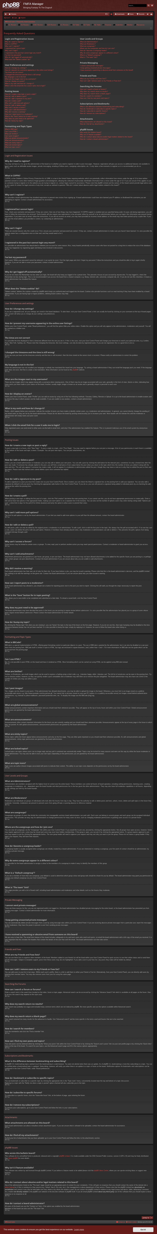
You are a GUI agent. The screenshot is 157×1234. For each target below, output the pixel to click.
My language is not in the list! (15, 77)
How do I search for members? (91, 96)
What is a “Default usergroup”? (91, 55)
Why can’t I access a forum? (15, 107)
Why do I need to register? (14, 42)
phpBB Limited (64, 1156)
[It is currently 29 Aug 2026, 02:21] (151, 28)
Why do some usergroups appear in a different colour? (99, 53)
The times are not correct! (14, 72)
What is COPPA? (11, 44)
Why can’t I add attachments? (15, 110)
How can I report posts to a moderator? (19, 114)
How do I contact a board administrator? (94, 139)
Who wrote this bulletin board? (90, 132)
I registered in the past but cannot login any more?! (23, 53)
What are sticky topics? (13, 143)
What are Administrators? (89, 42)
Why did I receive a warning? (15, 112)
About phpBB (13, 1158)
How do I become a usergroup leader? (93, 50)
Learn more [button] (79, 1230)
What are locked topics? (13, 145)
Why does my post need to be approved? (19, 118)
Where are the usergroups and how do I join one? (97, 48)
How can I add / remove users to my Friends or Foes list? (100, 81)
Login (15, 17)
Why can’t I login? (11, 50)
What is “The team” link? (88, 57)
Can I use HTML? (11, 131)
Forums (13, 14)
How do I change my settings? (15, 68)
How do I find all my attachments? (92, 124)
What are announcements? (14, 140)
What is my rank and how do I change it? (19, 83)
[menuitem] (107, 14)
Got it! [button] (143, 1230)
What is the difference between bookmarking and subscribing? (102, 107)
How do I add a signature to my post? (18, 98)
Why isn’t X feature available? (90, 134)
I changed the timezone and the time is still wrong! (23, 75)
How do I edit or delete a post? (16, 96)
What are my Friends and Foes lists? (93, 79)
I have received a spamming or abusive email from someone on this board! (106, 70)
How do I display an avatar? (15, 81)
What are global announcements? (17, 138)
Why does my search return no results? (94, 91)
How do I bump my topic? (14, 121)
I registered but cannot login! (15, 48)
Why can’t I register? (12, 46)
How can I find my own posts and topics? (94, 98)
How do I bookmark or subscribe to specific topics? (98, 109)
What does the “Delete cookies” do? (17, 59)
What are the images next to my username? (20, 79)
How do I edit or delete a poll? (15, 105)
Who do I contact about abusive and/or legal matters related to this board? (106, 137)
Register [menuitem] (151, 14)
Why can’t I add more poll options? (17, 103)
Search (8, 17)
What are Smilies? (11, 134)
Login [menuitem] (148, 14)
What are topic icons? (12, 147)
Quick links (6, 14)
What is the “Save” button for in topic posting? (21, 116)
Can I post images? (12, 136)
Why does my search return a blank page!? (95, 94)
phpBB (74, 370)
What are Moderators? (88, 44)
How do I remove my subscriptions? (92, 113)
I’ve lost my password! (13, 55)
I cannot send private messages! (91, 66)
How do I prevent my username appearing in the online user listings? (29, 70)
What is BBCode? (11, 129)
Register (23, 17)
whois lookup (9, 1187)
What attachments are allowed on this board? (96, 122)
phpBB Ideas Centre (101, 1170)
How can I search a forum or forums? (93, 89)
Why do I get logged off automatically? (18, 57)
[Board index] (12, 5)
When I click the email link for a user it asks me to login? (25, 86)
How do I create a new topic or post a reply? (20, 94)
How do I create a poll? (13, 101)
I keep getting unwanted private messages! (95, 68)
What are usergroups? (88, 46)
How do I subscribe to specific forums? (94, 111)
